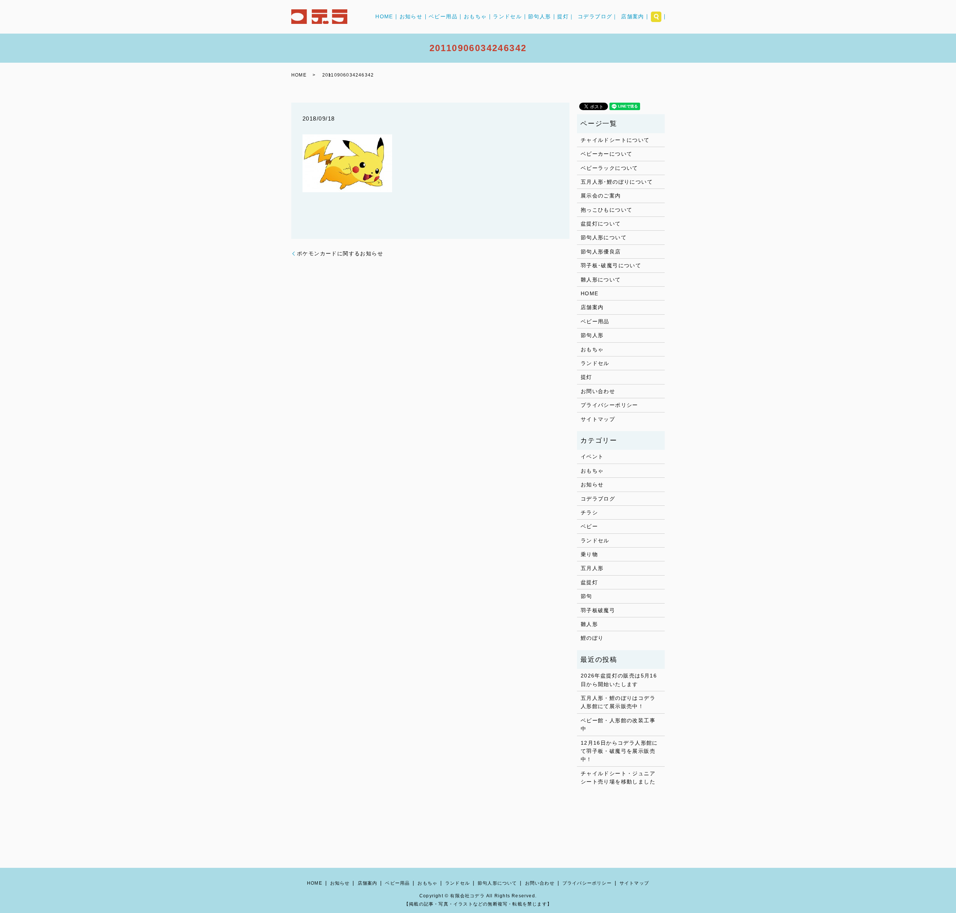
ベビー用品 (443, 17)
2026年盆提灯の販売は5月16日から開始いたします (619, 680)
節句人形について (604, 237)
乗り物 (589, 554)
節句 (586, 596)
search (656, 16)
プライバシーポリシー (609, 405)
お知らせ (411, 17)
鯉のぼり (592, 638)
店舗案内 (632, 17)
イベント (592, 456)
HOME (384, 17)
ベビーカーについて (607, 154)
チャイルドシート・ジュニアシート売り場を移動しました (618, 777)
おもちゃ (475, 17)
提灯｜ (565, 17)
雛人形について (601, 280)
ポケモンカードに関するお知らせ (340, 253)
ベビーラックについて (609, 168)
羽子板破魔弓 (598, 610)
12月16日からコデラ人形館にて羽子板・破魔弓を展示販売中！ (619, 751)
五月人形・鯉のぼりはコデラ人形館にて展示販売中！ (618, 702)
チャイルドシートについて (615, 140)
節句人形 (539, 17)
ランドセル (507, 17)
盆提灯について (601, 224)
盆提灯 (589, 582)
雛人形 (589, 624)
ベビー (589, 526)
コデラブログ (598, 499)
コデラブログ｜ (598, 17)
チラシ (589, 512)
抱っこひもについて (607, 210)
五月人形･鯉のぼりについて (617, 182)
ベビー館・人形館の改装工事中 (618, 724)
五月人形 (592, 568)
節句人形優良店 (601, 252)
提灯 (586, 377)
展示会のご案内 (601, 196)
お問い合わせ (598, 391)
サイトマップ (598, 419)
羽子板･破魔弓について (611, 265)
